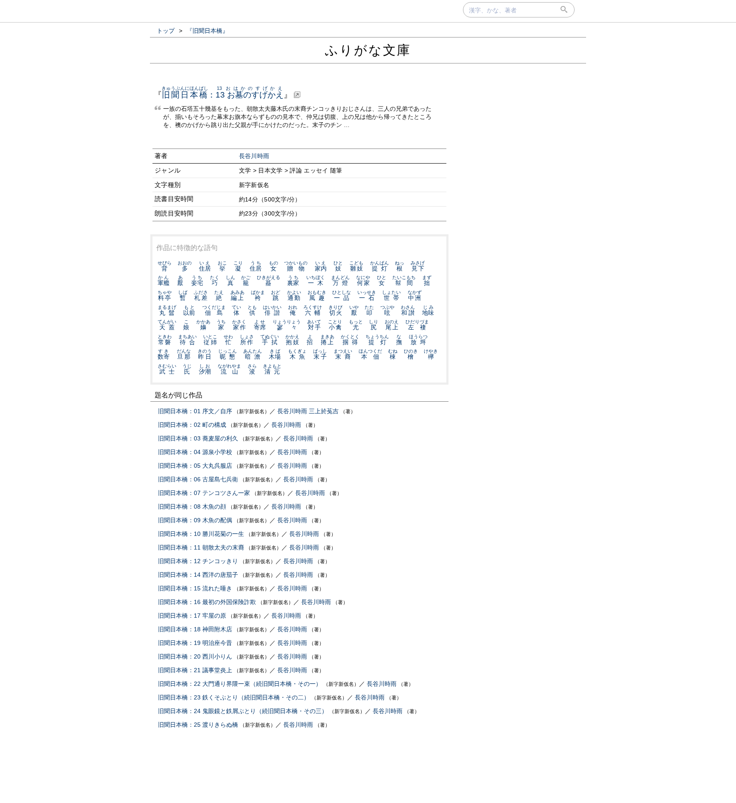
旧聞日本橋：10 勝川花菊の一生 (201, 533)
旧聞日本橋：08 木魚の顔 (192, 506)
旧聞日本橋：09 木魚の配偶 (195, 520)
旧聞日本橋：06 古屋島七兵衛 (198, 479)
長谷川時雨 (254, 156)
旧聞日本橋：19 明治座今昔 (195, 642)
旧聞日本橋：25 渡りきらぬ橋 (198, 724)
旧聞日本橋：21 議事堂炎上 (195, 670)
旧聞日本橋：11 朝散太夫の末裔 (201, 547)
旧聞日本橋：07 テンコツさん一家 (204, 492)
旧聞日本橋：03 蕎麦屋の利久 (198, 438)
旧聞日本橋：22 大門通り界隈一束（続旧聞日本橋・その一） (240, 683)
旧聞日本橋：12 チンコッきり (198, 561)
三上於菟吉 (324, 411)
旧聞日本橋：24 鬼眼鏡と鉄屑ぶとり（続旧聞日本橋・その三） (243, 711)
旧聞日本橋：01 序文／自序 (195, 411)
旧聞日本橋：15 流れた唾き (195, 588)
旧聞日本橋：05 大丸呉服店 (195, 465)
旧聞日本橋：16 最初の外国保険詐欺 (207, 602)
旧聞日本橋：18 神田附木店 (195, 629)
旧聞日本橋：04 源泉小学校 (195, 452)
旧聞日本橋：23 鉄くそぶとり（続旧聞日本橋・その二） (234, 697)
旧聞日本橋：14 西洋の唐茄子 (198, 574)
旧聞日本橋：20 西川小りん (195, 656)
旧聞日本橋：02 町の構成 (192, 424)
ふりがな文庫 (368, 50)
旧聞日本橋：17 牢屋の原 (192, 615)
